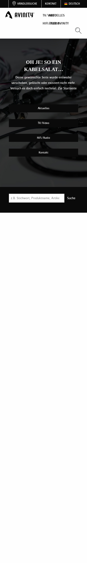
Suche (71, 198)
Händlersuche (27, 3)
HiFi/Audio (43, 137)
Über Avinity (59, 23)
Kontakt (50, 3)
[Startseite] (20, 15)
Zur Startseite (67, 88)
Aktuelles (57, 15)
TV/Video (43, 123)
